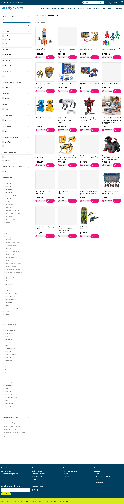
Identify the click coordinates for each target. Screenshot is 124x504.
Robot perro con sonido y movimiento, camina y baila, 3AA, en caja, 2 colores (111, 157)
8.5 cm (7, 98)
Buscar (101, 2)
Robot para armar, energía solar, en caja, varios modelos (89, 156)
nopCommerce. (49, 501)
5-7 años (8, 146)
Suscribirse (6, 494)
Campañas (8, 183)
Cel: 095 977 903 (6, 471)
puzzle (6, 436)
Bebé (7, 321)
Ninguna (8, 54)
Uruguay (7, 342)
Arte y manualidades (12, 245)
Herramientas (10, 234)
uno (12, 436)
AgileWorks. (65, 501)
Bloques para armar (12, 281)
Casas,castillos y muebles (13, 269)
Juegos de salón (10, 278)
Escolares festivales (11, 354)
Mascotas (8, 327)
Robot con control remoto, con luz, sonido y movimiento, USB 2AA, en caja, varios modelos (67, 120)
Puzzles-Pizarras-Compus (13, 243)
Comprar (50, 57)
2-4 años (8, 142)
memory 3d (7, 432)
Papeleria (8, 186)
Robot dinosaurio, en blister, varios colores (44, 156)
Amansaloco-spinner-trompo (14, 272)
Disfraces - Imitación (12, 216)
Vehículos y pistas (11, 228)
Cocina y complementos (13, 213)
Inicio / (37, 15)
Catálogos (8, 406)
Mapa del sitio (98, 482)
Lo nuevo (97, 479)
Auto (7, 36)
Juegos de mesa (10, 207)
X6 (6, 43)
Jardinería (8, 391)
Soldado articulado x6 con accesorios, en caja (110, 192)
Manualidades (9, 394)
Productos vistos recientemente (104, 476)
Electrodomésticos (10, 299)
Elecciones (8, 339)
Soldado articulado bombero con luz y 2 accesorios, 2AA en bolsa (89, 193)
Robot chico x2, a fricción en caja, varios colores (44, 118)
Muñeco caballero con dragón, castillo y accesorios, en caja (67, 49)
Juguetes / (43, 15)
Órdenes (65, 474)
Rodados (8, 260)
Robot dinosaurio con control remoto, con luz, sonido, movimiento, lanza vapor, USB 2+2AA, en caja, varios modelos (111, 121)
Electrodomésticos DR (11, 309)
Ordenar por (38, 19)
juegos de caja (8, 426)
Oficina (7, 388)
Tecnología (8, 303)
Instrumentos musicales (12, 266)
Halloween (8, 333)
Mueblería (8, 351)
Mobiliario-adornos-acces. (13, 263)
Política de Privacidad (38, 474)
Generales (8, 189)
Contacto (97, 471)
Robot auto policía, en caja (66, 83)
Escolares (8, 367)
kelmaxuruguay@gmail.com (9, 474)
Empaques (8, 361)
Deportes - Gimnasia (12, 225)
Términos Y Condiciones (39, 476)
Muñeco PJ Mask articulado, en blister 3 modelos (111, 48)
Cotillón (7, 290)
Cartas (7, 161)
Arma (7, 157)
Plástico (8, 65)
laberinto (7, 429)
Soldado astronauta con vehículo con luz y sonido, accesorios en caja (66, 228)
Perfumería (8, 284)
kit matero (18, 426)
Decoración (8, 192)
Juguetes (8, 201)
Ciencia (8, 275)
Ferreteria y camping (11, 293)
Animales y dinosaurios (12, 251)
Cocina (7, 318)
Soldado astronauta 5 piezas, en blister (44, 227)
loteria (14, 429)
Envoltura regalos (10, 324)
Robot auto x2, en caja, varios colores (89, 84)
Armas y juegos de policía (13, 237)
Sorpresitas (8, 364)
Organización (9, 385)
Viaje (6, 370)
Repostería (8, 357)
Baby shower (9, 403)
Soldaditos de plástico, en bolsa (66, 192)
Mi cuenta (114, 2)
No (6, 131)
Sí (5, 76)
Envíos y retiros (37, 471)
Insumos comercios (11, 397)
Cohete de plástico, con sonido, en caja (42, 48)
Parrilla (7, 400)
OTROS (7, 312)
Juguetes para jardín (11, 257)
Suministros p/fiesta (11, 348)
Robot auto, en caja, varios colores (110, 84)
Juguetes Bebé (10, 204)
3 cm (6, 109)
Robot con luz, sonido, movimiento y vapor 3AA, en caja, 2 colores (89, 119)
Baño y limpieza (10, 296)
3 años (7, 87)
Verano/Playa (9, 376)
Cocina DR (8, 306)
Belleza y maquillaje (11, 219)
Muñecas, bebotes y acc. (13, 210)
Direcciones (67, 476)
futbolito (20, 423)
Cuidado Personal (10, 195)
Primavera (8, 373)
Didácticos (9, 240)
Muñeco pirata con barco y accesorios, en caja (88, 48)
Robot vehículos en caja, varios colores (43, 192)
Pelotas (8, 222)
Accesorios (8, 198)
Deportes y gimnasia (11, 382)
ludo (19, 429)
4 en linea (7, 423)
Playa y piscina (10, 254)
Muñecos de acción (11, 231)
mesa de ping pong (19, 432)
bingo (14, 423)
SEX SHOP (8, 315)
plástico (8, 120)
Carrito (65, 479)
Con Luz (7, 40)
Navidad (7, 336)
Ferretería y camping (11, 379)
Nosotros (35, 479)
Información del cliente (70, 471)
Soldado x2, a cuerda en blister (87, 227)
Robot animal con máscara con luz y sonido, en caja (43, 84)
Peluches (8, 248)
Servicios (8, 287)
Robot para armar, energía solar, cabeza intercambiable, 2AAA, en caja (67, 157)
